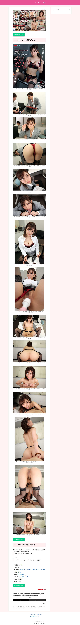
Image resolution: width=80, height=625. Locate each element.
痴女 (37, 569)
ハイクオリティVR (27, 569)
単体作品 (21, 569)
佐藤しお (19, 572)
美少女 (36, 595)
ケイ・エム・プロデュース (24, 576)
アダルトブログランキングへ (36, 614)
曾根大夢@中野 (21, 574)
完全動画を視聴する (18, 34)
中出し (18, 570)
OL (39, 569)
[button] (37, 600)
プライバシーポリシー (40, 621)
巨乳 (41, 569)
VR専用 (33, 569)
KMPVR (21, 577)
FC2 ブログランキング (34, 616)
